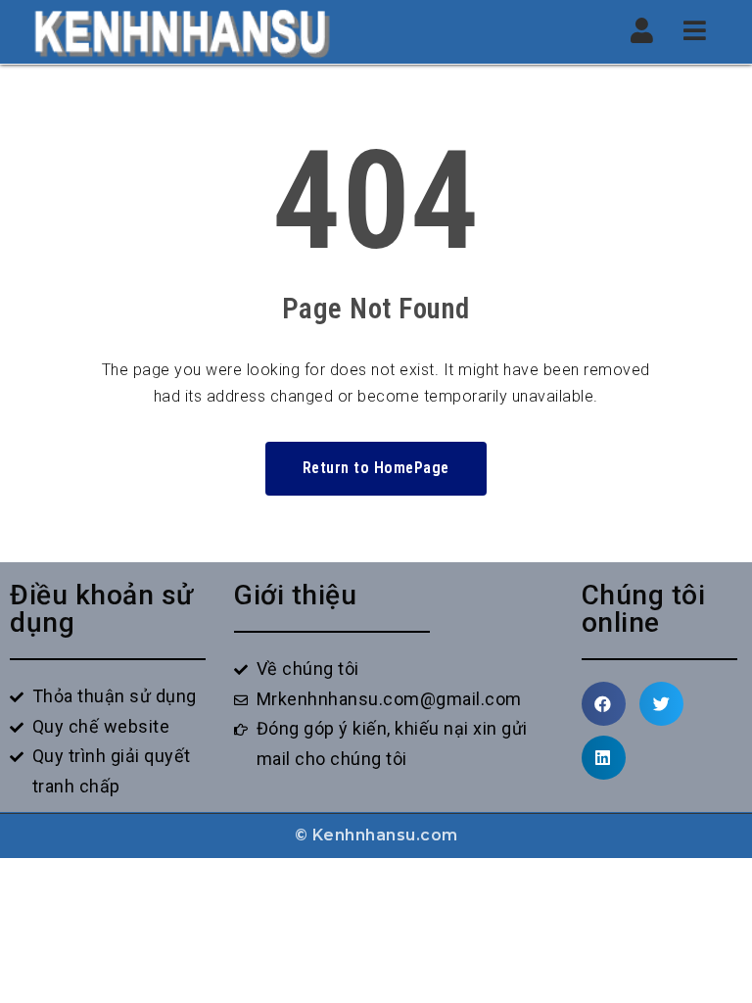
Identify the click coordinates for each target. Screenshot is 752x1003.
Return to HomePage (376, 467)
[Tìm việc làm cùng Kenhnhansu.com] (181, 32)
